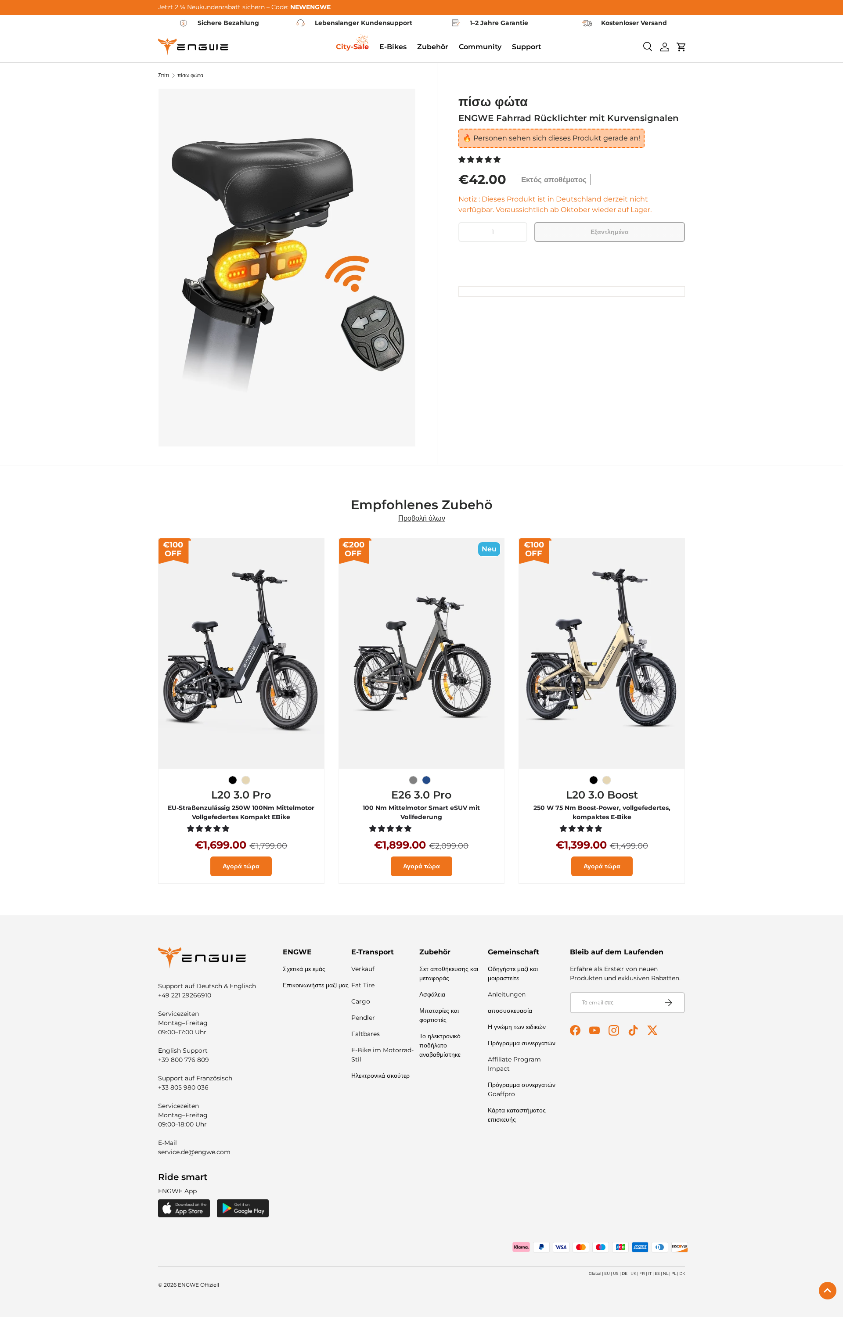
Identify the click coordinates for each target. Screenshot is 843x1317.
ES (657, 1273)
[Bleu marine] (426, 780)
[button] (480, 159)
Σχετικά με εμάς (304, 969)
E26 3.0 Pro (421, 794)
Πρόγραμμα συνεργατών (521, 1043)
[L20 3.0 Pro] (241, 653)
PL (673, 1273)
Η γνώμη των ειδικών (517, 1027)
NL (665, 1273)
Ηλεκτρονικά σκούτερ (380, 1076)
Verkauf (363, 969)
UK (633, 1273)
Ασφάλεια (432, 994)
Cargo (360, 1001)
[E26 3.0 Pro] (421, 653)
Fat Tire (363, 985)
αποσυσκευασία (510, 1011)
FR (642, 1273)
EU (607, 1273)
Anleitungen (507, 994)
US (616, 1273)
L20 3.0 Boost (602, 794)
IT (650, 1273)
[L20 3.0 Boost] (601, 653)
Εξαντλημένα (610, 232)
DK (682, 1273)
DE (624, 1273)
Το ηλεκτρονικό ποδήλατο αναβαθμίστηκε (440, 1045)
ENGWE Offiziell (198, 1284)
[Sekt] (245, 780)
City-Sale (352, 47)
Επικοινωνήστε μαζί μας (316, 985)
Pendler (363, 1018)
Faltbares (365, 1034)
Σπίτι (163, 75)
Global (595, 1273)
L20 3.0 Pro (241, 794)
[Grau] (413, 780)
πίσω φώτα (190, 75)
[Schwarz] (232, 780)
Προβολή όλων (421, 518)
